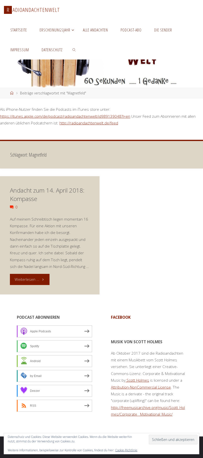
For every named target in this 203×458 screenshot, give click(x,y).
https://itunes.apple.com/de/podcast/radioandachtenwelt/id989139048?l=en (65, 116)
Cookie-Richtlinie (126, 450)
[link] (74, 49)
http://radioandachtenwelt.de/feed (88, 122)
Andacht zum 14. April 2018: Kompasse (47, 194)
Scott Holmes (137, 380)
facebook (121, 317)
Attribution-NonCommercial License (141, 387)
